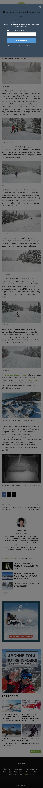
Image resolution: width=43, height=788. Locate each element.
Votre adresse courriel (15, 30)
